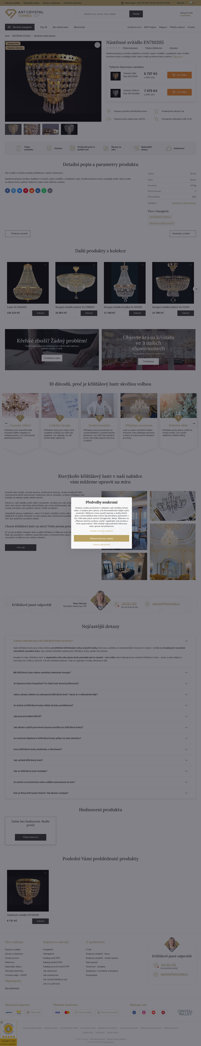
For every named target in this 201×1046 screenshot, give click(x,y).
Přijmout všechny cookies (101, 538)
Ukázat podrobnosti (101, 544)
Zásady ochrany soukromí (101, 531)
